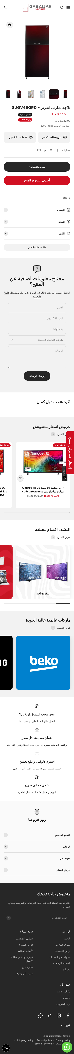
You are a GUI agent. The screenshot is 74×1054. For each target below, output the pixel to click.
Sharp (66, 197)
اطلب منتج (27, 967)
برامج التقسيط (62, 951)
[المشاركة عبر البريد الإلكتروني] (39, 150)
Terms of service (42, 1043)
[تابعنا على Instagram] (58, 1015)
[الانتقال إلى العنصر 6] (8, 94)
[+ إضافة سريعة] (20, 478)
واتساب (66, 997)
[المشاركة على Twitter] (51, 150)
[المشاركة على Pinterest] (45, 150)
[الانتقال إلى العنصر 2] (54, 94)
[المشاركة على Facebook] (57, 150)
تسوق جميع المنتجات (59, 957)
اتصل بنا (50, 721)
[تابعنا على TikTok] (49, 1015)
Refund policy (44, 1040)
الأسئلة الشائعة (25, 951)
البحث (67, 938)
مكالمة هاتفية (63, 991)
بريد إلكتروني (63, 1004)
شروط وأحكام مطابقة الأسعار (21, 959)
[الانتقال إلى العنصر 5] (19, 94)
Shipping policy (25, 1040)
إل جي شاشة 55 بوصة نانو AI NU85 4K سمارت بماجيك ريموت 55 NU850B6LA (43, 489)
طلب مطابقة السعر (37, 247)
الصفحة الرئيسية (61, 963)
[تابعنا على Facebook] (68, 1015)
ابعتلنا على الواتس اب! (31, 721)
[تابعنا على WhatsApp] (40, 1015)
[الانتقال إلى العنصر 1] (65, 94)
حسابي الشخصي (24, 938)
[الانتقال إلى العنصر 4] (31, 94)
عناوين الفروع (26, 944)
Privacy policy (63, 1040)
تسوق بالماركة (62, 944)
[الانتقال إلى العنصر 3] (42, 94)
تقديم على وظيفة (24, 973)
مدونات (66, 969)
